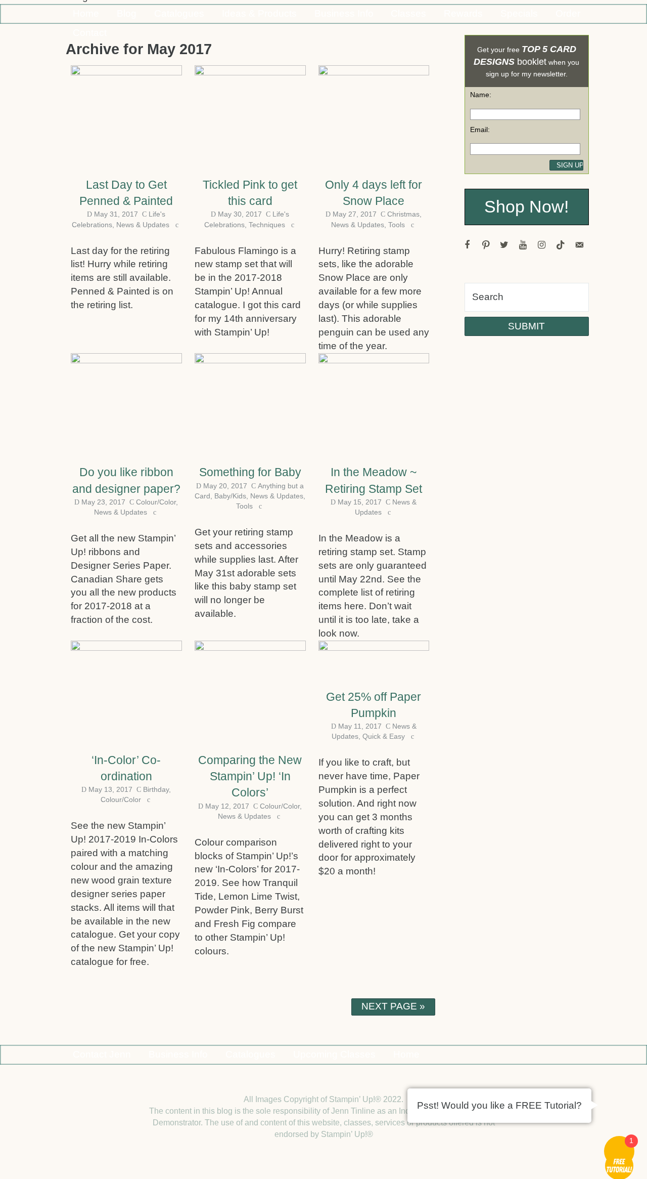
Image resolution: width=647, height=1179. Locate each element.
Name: (480, 95)
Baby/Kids (230, 496)
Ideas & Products (259, 13)
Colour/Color (156, 502)
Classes (408, 13)
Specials (519, 13)
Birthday (156, 789)
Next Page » (393, 1006)
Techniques (267, 225)
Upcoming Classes (334, 1054)
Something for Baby (250, 472)
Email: (480, 129)
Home (86, 13)
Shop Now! (526, 206)
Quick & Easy (383, 736)
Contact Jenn (102, 1054)
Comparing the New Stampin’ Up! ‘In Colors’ (250, 776)
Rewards (463, 13)
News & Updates (142, 225)
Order (568, 13)
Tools (396, 225)
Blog (126, 13)
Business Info (344, 13)
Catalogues (179, 13)
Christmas (403, 214)
